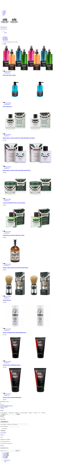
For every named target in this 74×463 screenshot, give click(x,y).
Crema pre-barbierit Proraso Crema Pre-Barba (14, 202)
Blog (4, 14)
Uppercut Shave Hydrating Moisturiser (12, 397)
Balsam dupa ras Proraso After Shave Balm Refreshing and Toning (19, 138)
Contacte (4, 12)
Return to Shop (10, 405)
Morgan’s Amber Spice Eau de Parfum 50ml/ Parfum (15, 267)
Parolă (4, 426)
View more (2, 415)
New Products (5, 38)
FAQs (4, 13)
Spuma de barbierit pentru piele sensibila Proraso (14, 332)
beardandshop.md (3, 26)
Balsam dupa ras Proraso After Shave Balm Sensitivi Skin (16, 170)
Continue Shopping (4, 406)
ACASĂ (4, 10)
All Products (5, 36)
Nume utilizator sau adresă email (8, 424)
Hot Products (5, 37)
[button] (6, 135)
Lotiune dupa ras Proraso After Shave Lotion (13, 235)
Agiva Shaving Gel (7, 106)
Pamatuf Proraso (7, 300)
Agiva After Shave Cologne (9, 75)
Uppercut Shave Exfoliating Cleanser (11, 365)
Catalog (4, 11)
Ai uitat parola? (3, 432)
